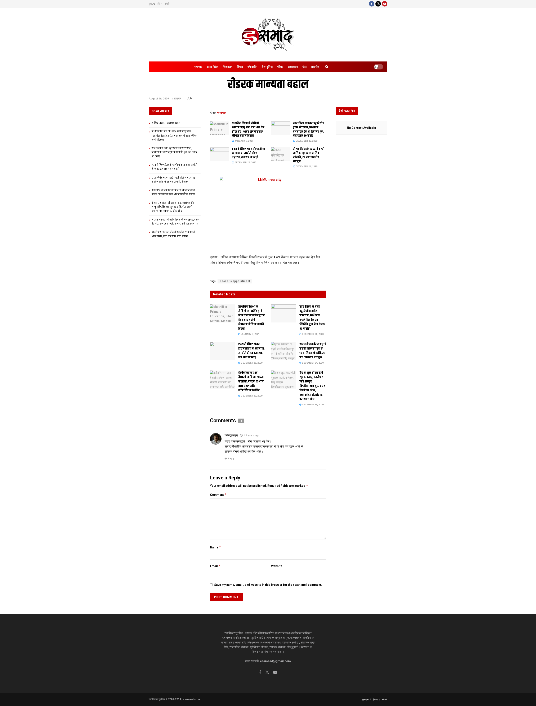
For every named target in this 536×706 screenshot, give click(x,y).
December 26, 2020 (306, 141)
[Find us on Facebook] (371, 4)
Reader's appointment (235, 281)
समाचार (198, 66)
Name (215, 547)
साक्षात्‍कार (293, 66)
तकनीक (315, 66)
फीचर (280, 66)
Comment (218, 495)
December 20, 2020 (251, 395)
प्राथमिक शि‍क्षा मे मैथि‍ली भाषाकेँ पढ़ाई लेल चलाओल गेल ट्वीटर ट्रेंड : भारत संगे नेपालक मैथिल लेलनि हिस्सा (248, 129)
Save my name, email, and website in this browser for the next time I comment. (268, 584)
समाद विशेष (212, 66)
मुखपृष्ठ (152, 3)
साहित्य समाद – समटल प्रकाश (166, 123)
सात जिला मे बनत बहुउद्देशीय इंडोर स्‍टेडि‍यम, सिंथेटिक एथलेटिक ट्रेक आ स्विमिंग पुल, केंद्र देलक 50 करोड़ (308, 129)
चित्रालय (227, 66)
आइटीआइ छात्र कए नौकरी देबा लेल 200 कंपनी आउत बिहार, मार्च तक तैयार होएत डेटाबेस (173, 234)
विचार (240, 66)
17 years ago (251, 435)
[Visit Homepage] (268, 34)
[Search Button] (326, 66)
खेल (304, 66)
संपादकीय (252, 66)
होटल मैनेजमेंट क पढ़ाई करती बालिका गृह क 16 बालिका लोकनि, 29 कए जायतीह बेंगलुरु (309, 155)
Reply (231, 458)
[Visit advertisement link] (268, 272)
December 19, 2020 (312, 404)
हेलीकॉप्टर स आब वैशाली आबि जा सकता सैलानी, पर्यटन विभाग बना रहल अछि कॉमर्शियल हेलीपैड (251, 381)
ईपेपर (159, 3)
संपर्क (167, 3)
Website (276, 566)
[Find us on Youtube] (384, 4)
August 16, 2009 (159, 98)
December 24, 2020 (306, 166)
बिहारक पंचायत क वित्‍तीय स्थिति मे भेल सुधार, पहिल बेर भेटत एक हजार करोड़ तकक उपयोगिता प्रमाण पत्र (175, 221)
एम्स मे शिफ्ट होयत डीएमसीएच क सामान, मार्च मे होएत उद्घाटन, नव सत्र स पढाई (248, 153)
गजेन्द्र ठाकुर (231, 435)
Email (215, 566)
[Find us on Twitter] (378, 4)
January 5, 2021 (243, 141)
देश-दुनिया (267, 66)
